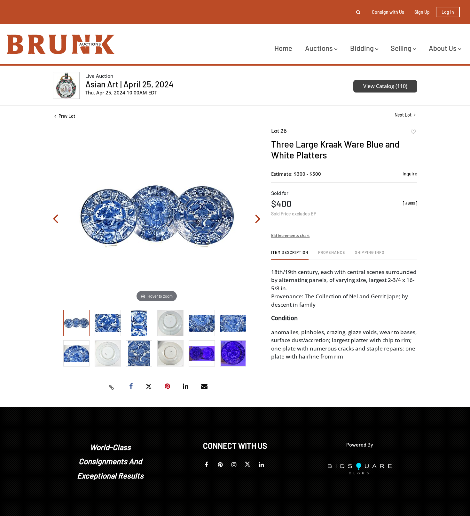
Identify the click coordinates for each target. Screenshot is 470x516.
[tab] (290, 254)
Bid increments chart (290, 235)
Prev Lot (66, 116)
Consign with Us (388, 12)
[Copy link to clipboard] (111, 387)
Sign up (422, 12)
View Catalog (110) (385, 86)
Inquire (410, 173)
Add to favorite (413, 131)
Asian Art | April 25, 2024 (129, 84)
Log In (448, 12)
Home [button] (283, 48)
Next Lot (403, 114)
